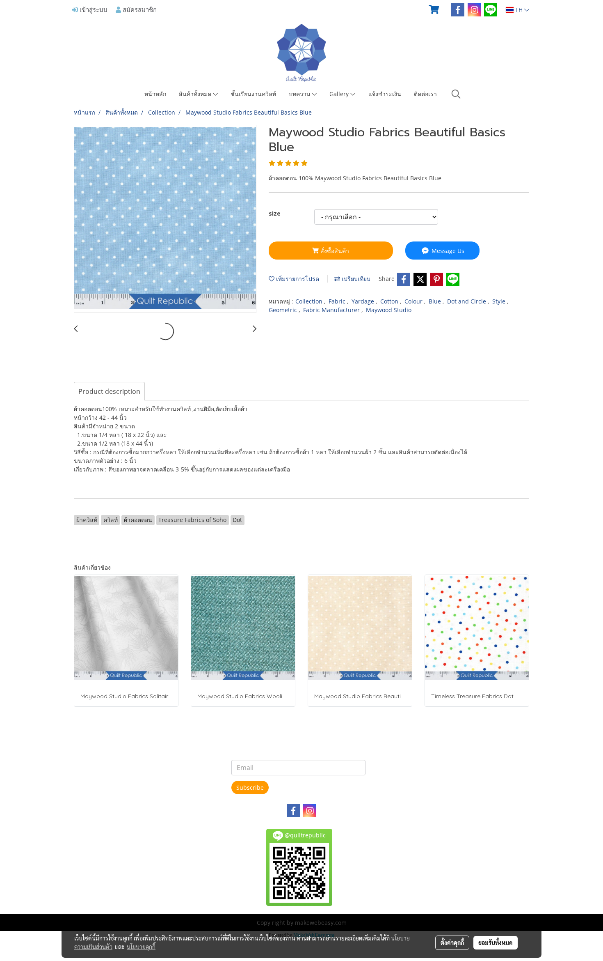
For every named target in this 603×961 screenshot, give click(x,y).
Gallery (339, 94)
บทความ (300, 94)
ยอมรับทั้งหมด (495, 942)
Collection (309, 301)
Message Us (447, 251)
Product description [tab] (109, 391)
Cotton (390, 301)
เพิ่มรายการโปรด (296, 279)
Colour (414, 301)
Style (499, 301)
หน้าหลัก (155, 94)
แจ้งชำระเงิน (384, 94)
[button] (456, 94)
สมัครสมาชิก (139, 9)
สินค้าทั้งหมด (196, 94)
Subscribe (250, 787)
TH (519, 10)
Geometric (284, 310)
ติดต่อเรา (425, 94)
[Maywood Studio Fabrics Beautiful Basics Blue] (165, 219)
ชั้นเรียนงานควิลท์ (253, 94)
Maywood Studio (388, 310)
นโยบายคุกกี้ (141, 946)
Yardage (364, 301)
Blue (436, 301)
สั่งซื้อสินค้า (334, 251)
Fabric (338, 301)
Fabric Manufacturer (332, 310)
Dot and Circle (467, 301)
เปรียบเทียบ (355, 279)
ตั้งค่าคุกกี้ (452, 942)
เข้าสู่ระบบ (92, 9)
